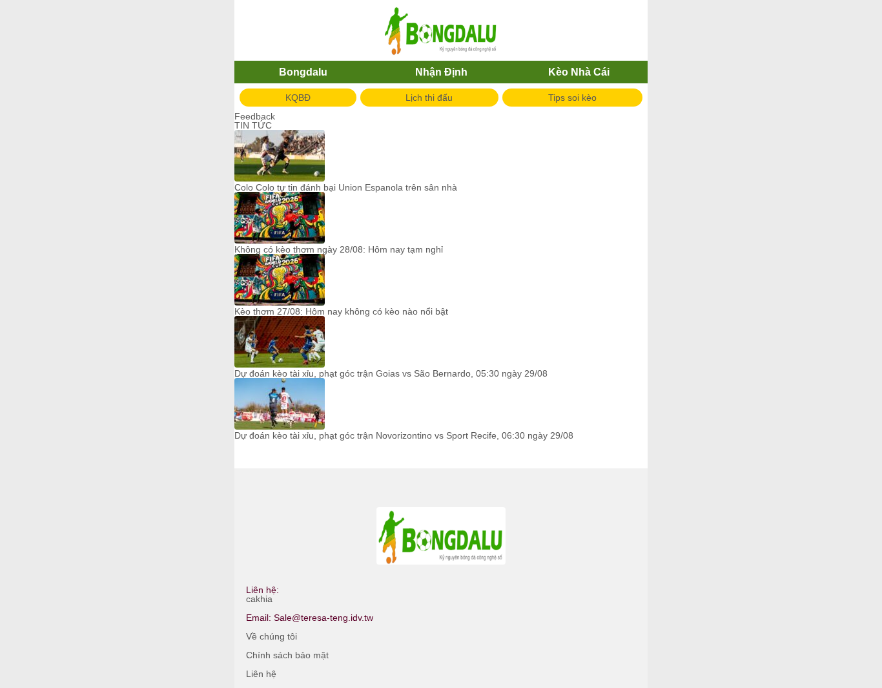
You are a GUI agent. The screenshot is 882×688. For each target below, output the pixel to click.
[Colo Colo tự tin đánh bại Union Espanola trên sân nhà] (279, 156)
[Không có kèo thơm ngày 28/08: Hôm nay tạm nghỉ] (279, 218)
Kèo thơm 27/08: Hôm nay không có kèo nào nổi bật (341, 311)
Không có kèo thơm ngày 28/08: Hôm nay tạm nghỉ (338, 249)
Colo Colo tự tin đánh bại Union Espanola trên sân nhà (345, 187)
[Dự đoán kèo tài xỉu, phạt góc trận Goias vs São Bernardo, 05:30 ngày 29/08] (279, 342)
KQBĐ (298, 97)
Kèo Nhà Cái (579, 72)
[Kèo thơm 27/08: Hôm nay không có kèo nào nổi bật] (279, 280)
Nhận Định (441, 72)
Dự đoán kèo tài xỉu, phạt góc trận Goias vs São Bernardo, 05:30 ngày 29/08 (391, 373)
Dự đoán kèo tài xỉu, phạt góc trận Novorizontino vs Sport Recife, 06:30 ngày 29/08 (403, 435)
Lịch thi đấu (429, 97)
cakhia (259, 598)
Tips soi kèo (572, 97)
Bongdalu (303, 72)
